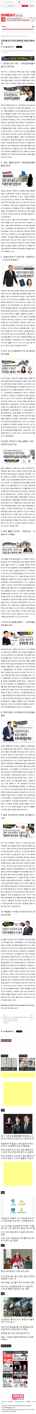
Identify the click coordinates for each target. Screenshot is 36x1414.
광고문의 (10, 1401)
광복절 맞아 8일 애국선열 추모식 (15, 1333)
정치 (2, 1110)
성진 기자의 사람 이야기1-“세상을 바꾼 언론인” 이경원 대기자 (27, 1069)
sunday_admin (29, 50)
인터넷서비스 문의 (19, 1401)
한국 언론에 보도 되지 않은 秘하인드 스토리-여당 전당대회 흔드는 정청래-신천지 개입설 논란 (17, 1152)
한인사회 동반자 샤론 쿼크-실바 (15, 1271)
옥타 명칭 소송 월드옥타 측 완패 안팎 (17, 1282)
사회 (6, 36)
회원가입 (31, 6)
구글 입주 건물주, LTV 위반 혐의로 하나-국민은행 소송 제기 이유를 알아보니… (17, 1220)
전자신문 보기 (6, 1346)
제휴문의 (28, 1401)
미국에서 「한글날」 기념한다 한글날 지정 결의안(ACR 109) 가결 (9, 1069)
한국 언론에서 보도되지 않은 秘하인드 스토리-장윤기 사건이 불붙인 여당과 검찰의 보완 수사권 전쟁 (18, 1158)
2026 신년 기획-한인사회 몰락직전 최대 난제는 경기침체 (17, 1239)
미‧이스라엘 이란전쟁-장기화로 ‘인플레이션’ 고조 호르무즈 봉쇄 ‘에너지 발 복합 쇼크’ (18, 1228)
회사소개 (4, 1401)
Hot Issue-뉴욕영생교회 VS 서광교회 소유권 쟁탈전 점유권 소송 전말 (17, 1287)
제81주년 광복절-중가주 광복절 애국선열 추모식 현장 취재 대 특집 (17, 1328)
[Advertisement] (18, 1074)
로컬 (2, 1294)
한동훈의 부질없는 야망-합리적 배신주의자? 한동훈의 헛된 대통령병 (17, 1144)
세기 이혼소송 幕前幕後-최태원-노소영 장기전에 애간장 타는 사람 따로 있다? (17, 1138)
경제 (2, 1192)
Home (2, 36)
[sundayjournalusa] (11, 15)
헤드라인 (6, 52)
